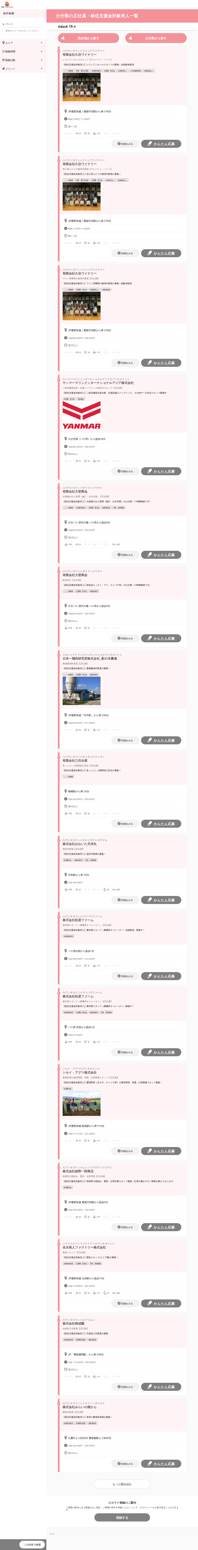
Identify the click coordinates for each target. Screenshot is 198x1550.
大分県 (51, 1533)
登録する (122, 1517)
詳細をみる (127, 143)
